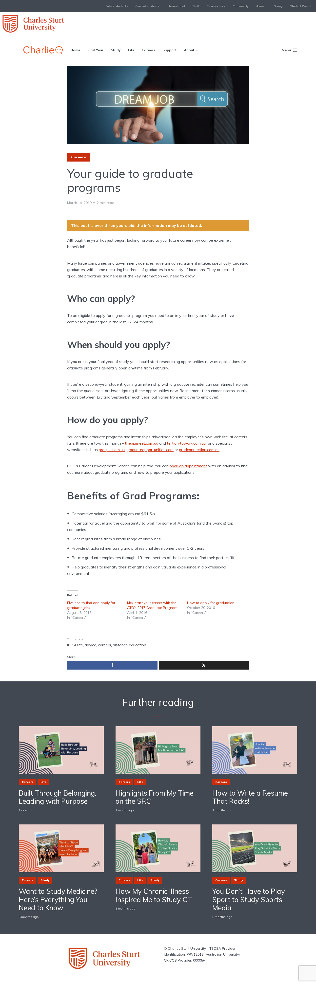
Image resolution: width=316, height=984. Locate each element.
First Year (95, 50)
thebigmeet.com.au (141, 443)
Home (75, 50)
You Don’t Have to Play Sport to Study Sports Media (248, 899)
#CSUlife (75, 644)
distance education (129, 644)
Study (116, 50)
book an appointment (188, 465)
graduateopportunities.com (150, 449)
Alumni (261, 6)
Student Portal (300, 6)
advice (90, 644)
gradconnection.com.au (199, 449)
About (189, 50)
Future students (116, 6)
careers (104, 644)
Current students (147, 6)
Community (241, 6)
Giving (278, 6)
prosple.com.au (112, 449)
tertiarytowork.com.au (186, 443)
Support (169, 50)
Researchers (216, 6)
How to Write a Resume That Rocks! (250, 797)
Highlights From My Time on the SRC (155, 797)
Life (131, 50)
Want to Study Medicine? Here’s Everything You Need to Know (58, 899)
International (176, 6)
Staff (195, 6)
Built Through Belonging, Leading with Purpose (57, 797)
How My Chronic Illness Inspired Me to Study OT (154, 895)
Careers (148, 50)
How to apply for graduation (210, 603)
